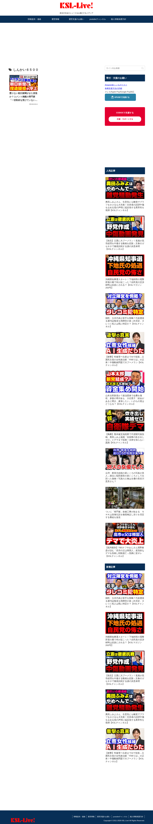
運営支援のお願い (103, 817)
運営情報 (91, 817)
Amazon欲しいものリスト (116, 85)
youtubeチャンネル (120, 817)
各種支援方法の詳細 (113, 88)
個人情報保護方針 (136, 817)
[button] (142, 68)
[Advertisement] (76, 41)
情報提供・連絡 (79, 817)
